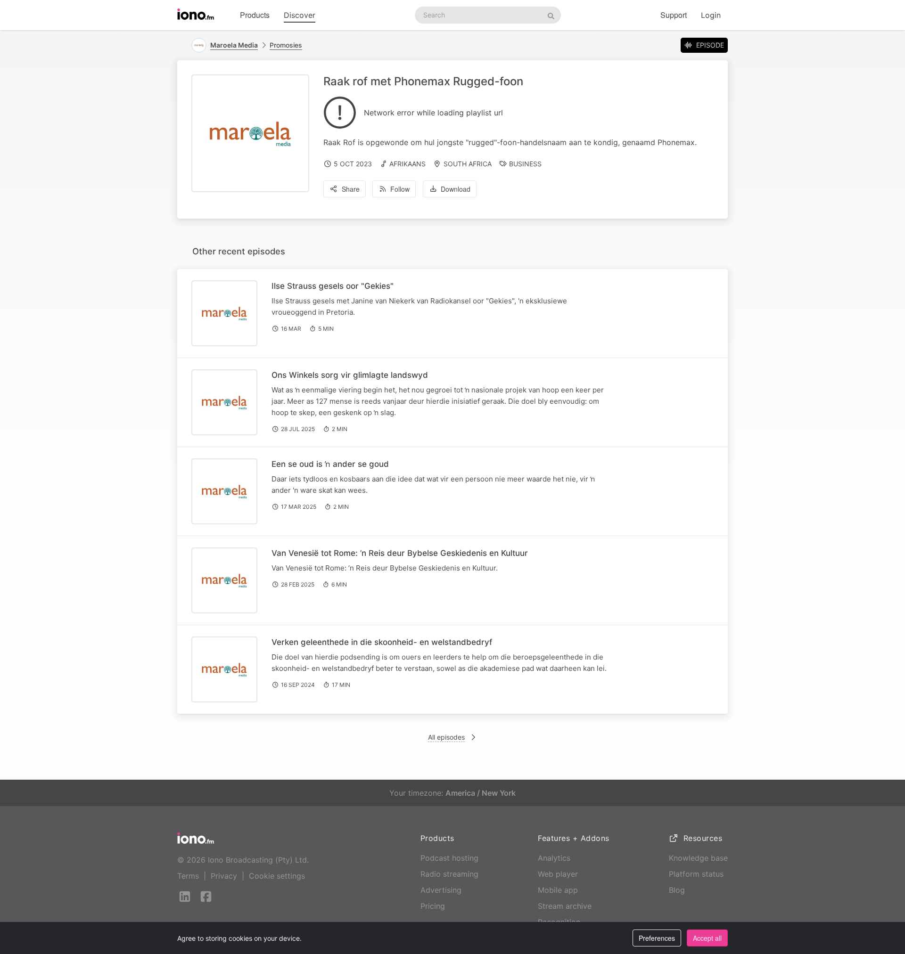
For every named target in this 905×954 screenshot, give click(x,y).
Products (255, 14)
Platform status (696, 874)
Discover (299, 15)
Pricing (432, 906)
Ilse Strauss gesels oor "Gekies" (333, 286)
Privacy (224, 876)
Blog (677, 890)
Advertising (440, 890)
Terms (188, 876)
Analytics (554, 858)
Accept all (707, 938)
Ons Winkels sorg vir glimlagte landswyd (350, 375)
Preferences (657, 938)
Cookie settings (277, 876)
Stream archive (565, 906)
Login (711, 15)
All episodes (446, 737)
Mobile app (558, 890)
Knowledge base (698, 858)
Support (673, 14)
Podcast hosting (449, 858)
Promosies (286, 45)
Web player (558, 874)
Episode (710, 45)
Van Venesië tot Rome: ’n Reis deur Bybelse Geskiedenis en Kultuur (400, 553)
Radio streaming (449, 874)
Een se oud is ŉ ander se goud (330, 464)
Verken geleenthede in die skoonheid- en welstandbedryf (382, 642)
